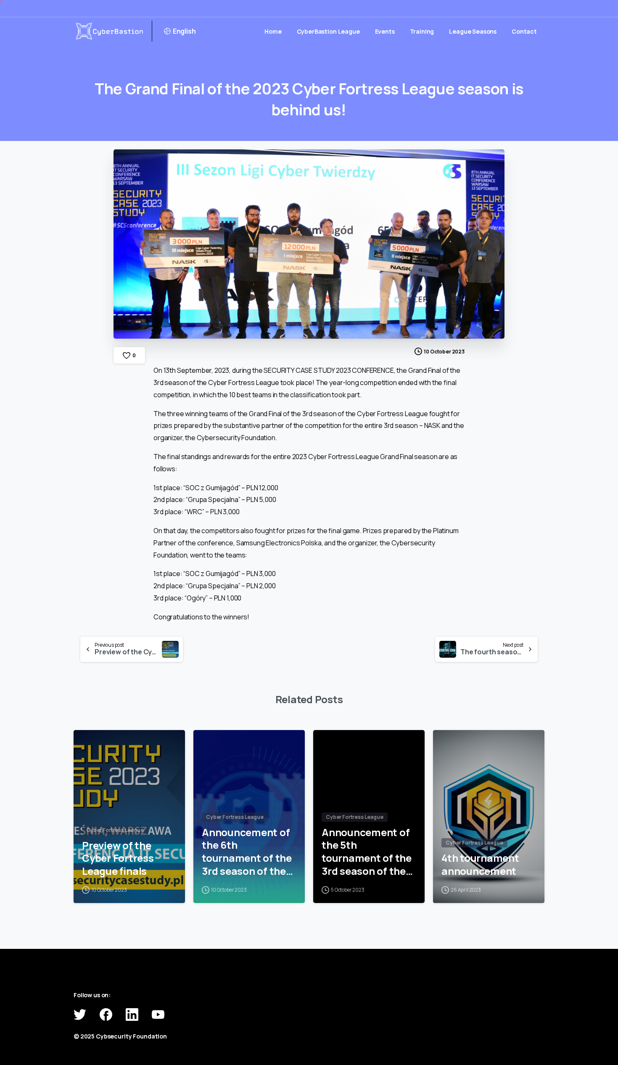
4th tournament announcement (480, 864)
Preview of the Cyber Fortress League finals (118, 858)
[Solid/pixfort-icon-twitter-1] (80, 1014)
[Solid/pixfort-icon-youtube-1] (158, 1014)
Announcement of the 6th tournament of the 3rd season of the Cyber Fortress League (247, 852)
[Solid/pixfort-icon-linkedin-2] (132, 1014)
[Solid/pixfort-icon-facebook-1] (106, 1014)
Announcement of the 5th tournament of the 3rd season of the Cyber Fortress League (367, 852)
